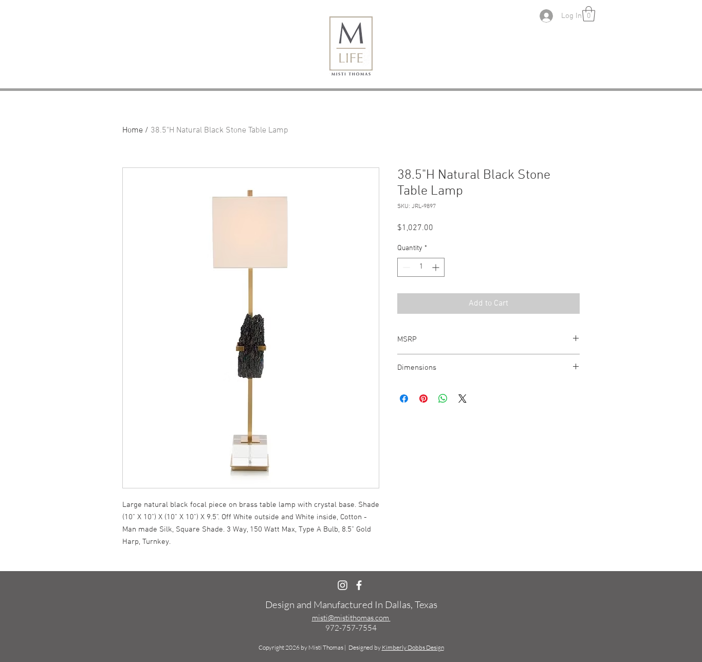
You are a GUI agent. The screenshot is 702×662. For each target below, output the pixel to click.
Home (132, 130)
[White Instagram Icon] (342, 585)
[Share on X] (462, 398)
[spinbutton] (421, 267)
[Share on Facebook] (404, 398)
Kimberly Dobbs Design (413, 647)
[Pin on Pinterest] (423, 398)
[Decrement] (405, 267)
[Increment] (436, 267)
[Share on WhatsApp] (443, 398)
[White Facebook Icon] (359, 585)
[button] (588, 14)
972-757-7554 (351, 628)
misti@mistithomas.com (350, 617)
